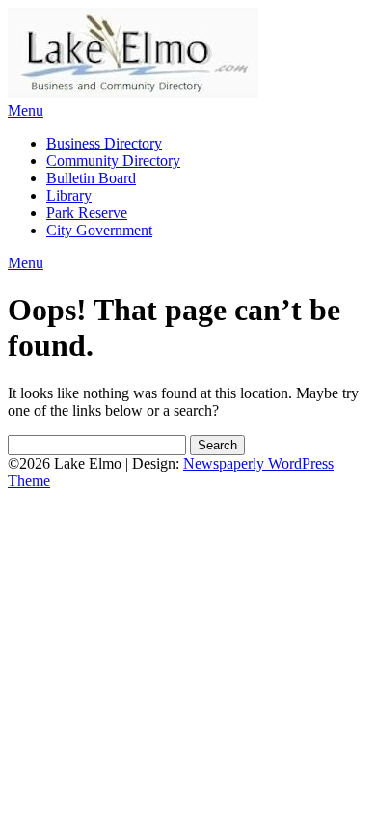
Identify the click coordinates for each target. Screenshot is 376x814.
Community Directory (113, 160)
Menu (25, 110)
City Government (99, 230)
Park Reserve (86, 212)
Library (69, 195)
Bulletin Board (91, 178)
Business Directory (104, 143)
